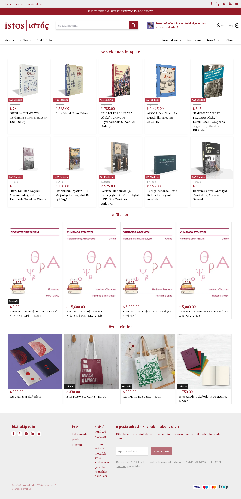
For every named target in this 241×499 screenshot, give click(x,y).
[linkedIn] (230, 3)
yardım (18, 3)
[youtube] (236, 3)
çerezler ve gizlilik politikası (101, 471)
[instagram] (224, 3)
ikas (28, 488)
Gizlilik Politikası (195, 462)
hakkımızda (80, 434)
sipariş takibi (34, 3)
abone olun (161, 451)
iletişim (6, 3)
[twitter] (217, 3)
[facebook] (211, 3)
